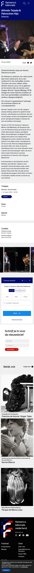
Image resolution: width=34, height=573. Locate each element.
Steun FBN (22, 554)
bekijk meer (27, 366)
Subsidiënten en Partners (24, 550)
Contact (21, 556)
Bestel (5, 197)
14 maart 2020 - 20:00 (10, 192)
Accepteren (6, 570)
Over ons (21, 547)
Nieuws (4, 549)
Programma (5, 547)
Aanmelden (10, 349)
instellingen (24, 567)
